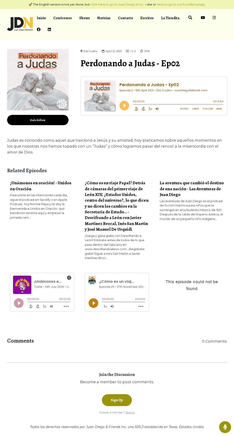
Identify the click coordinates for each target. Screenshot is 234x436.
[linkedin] (49, 30)
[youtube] (203, 18)
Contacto (125, 18)
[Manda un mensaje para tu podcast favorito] (225, 427)
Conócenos (62, 18)
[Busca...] (190, 18)
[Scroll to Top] (225, 412)
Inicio (41, 18)
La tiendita (170, 18)
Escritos (147, 18)
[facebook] (38, 30)
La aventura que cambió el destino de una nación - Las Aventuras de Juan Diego (192, 189)
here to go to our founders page (181, 4)
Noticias (103, 18)
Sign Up (117, 400)
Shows (84, 18)
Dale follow (37, 120)
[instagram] (214, 18)
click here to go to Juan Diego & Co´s (118, 4)
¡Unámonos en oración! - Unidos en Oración (40, 186)
